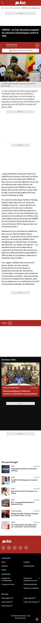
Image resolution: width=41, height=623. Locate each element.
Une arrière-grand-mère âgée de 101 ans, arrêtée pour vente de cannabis (23, 526)
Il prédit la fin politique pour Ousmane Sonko (24, 481)
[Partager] (37, 45)
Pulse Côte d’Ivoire (30, 602)
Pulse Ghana (6, 602)
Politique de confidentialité (7, 579)
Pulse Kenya (6, 606)
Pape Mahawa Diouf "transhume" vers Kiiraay (24, 492)
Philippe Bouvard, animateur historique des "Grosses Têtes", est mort (24, 514)
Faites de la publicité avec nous (30, 579)
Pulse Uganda (28, 598)
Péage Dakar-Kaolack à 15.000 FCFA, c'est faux (24, 470)
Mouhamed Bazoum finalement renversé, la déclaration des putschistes (20, 392)
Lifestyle (27, 562)
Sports (4, 570)
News (6, 8)
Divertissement (16, 511)
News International (15, 8)
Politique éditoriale (30, 584)
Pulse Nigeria (6, 598)
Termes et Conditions (31, 588)
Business (5, 566)
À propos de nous (8, 584)
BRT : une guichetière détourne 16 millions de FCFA (22, 503)
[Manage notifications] (37, 619)
